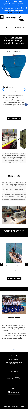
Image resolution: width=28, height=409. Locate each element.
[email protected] (14, 12)
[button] (3, 89)
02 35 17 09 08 (14, 392)
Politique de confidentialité (14, 379)
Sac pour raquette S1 (7, 82)
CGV (14, 375)
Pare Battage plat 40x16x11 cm (14, 266)
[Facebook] (26, 104)
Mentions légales (14, 377)
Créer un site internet (18, 406)
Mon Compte (7, 406)
